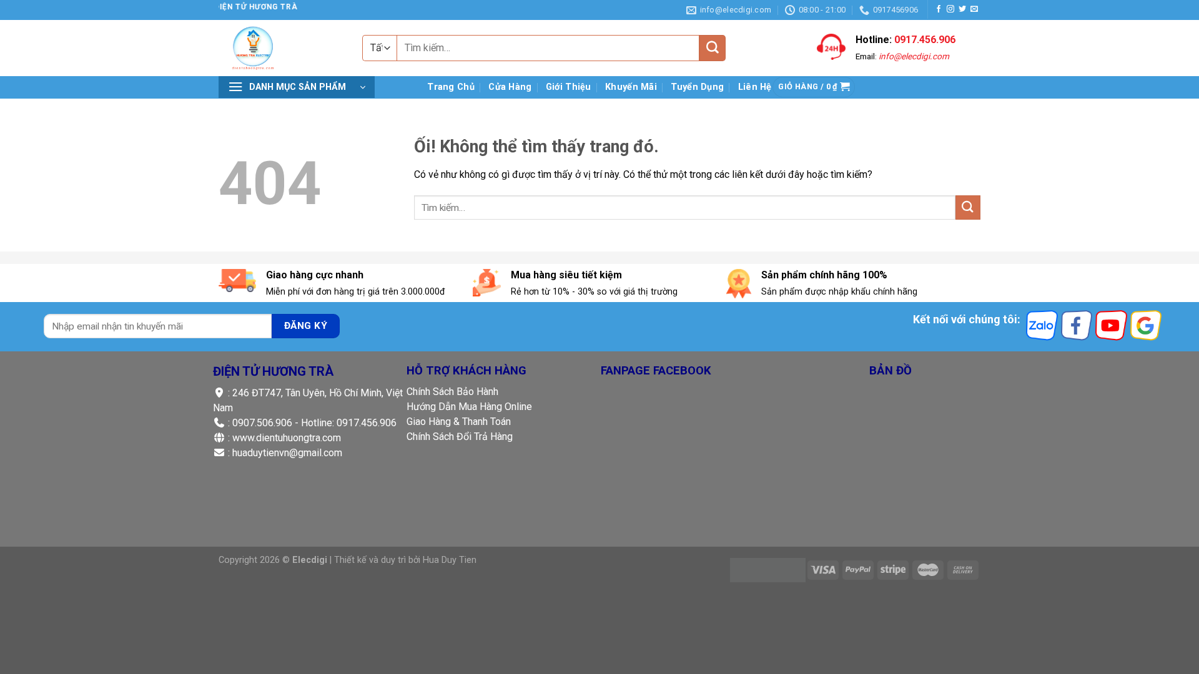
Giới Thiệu (568, 87)
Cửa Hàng (509, 87)
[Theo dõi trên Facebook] (938, 9)
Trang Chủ (451, 87)
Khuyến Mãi (631, 87)
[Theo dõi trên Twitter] (962, 9)
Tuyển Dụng (697, 87)
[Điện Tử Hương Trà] (287, 48)
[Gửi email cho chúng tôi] (974, 9)
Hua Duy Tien (449, 560)
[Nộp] (712, 48)
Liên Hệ (755, 87)
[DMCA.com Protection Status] (768, 569)
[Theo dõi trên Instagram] (950, 9)
